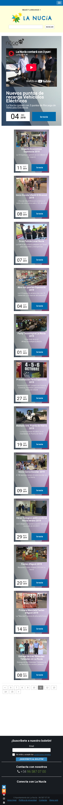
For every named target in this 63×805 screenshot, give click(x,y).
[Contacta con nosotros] (4, 787)
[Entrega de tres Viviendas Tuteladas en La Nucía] (30, 658)
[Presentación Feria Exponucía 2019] (30, 382)
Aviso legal (12, 800)
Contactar (43, 800)
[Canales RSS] (4, 791)
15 (12, 692)
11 (41, 687)
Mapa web (53, 800)
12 (47, 687)
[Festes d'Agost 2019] (30, 566)
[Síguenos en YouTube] (4, 802)
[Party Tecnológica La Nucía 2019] (30, 336)
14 (5, 692)
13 (54, 687)
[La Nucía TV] (21, 42)
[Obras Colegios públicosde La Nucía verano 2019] (30, 520)
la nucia (44, 117)
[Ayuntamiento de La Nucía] (31, 17)
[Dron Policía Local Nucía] (30, 243)
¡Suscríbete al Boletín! (31, 759)
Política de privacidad (28, 800)
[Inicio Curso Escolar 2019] (30, 474)
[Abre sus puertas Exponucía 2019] (30, 289)
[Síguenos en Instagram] (4, 798)
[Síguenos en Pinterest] (4, 795)
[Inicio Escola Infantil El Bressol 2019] (30, 197)
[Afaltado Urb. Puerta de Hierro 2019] (30, 428)
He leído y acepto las (33, 754)
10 (34, 687)
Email (31, 746)
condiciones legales (42, 754)
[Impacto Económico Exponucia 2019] (30, 151)
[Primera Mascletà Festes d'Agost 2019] (30, 612)
